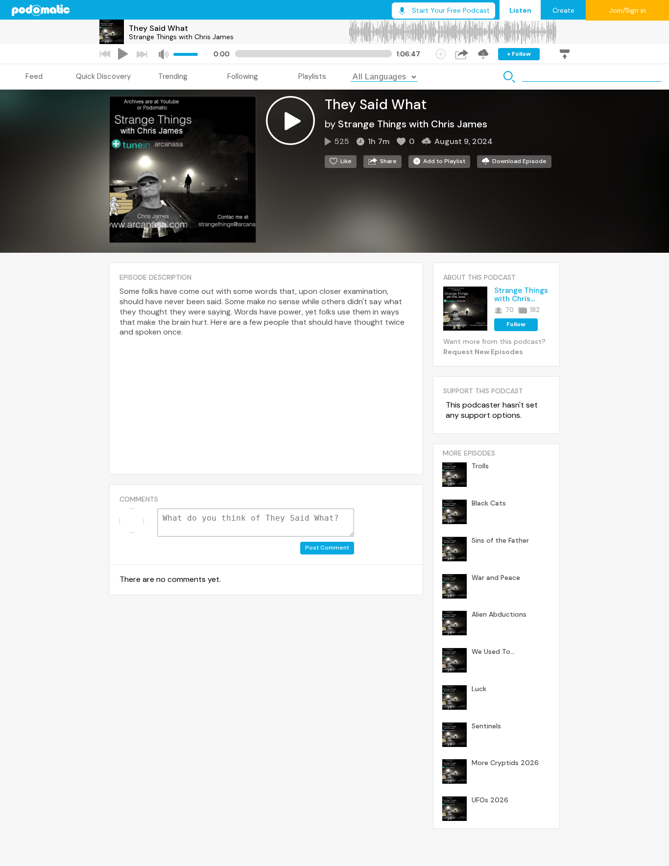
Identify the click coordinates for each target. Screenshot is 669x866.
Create (563, 10)
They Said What (158, 28)
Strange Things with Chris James (181, 36)
